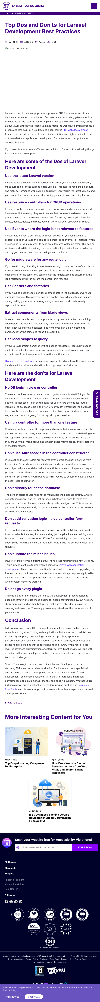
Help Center (11, 889)
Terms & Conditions (16, 959)
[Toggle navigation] (94, 6)
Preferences (12, 997)
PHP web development (75, 130)
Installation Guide (14, 884)
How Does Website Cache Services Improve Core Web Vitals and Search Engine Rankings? (69, 768)
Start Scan (84, 847)
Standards (10, 868)
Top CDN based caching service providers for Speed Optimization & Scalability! (50, 818)
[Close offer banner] (96, 393)
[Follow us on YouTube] (20, 901)
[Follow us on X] (11, 901)
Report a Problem (14, 879)
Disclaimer (44, 959)
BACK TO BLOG (13, 702)
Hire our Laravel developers (20, 361)
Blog (9, 13)
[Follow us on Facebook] (6, 901)
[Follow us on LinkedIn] (16, 901)
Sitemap (58, 962)
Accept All (34, 997)
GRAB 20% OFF (96, 405)
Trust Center (55, 959)
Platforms (10, 862)
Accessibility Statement (44, 962)
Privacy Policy (32, 959)
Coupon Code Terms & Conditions (76, 959)
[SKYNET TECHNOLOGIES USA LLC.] (24, 6)
